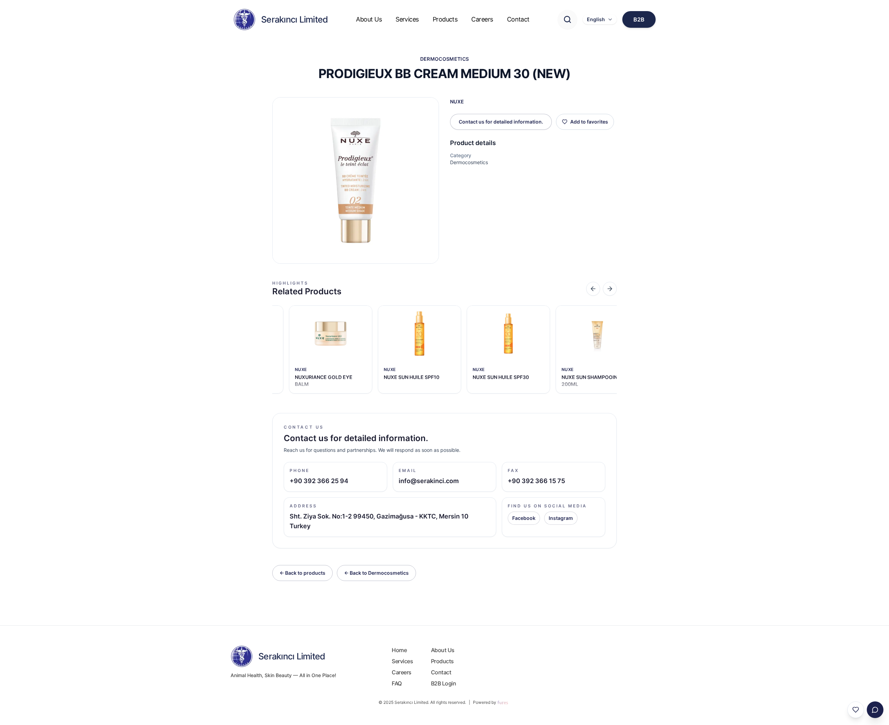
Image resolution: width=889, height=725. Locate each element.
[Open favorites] (855, 709)
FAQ (397, 683)
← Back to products (302, 573)
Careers (482, 19)
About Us (369, 19)
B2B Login (443, 683)
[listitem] (330, 349)
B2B (639, 19)
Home (399, 650)
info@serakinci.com (429, 480)
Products (445, 19)
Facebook (523, 518)
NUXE (457, 101)
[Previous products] (593, 289)
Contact (518, 19)
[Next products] (610, 289)
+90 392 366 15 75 (536, 480)
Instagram (561, 518)
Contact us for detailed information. (501, 122)
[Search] (567, 19)
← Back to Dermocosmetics (376, 573)
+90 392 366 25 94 (319, 480)
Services (407, 19)
